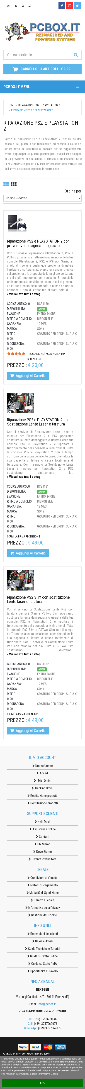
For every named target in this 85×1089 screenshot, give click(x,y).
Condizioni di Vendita (44, 878)
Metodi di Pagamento (44, 885)
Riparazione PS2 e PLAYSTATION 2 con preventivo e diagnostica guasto (38, 243)
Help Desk (43, 822)
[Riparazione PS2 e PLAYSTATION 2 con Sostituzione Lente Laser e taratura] (20, 402)
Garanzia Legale (43, 900)
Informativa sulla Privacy (44, 907)
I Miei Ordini (43, 781)
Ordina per (73, 191)
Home (11, 105)
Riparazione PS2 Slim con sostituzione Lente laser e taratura (38, 599)
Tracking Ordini (43, 788)
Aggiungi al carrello (30, 375)
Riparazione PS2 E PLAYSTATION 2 (39, 105)
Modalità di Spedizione (44, 893)
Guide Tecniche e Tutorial (43, 948)
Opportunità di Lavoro (44, 971)
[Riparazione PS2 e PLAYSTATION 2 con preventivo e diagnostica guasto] (17, 224)
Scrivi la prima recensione (23, 536)
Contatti (43, 837)
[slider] (16, 353)
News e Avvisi (43, 941)
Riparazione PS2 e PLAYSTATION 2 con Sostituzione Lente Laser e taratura (38, 422)
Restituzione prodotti (44, 795)
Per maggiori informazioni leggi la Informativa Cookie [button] (29, 1073)
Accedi (44, 773)
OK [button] (42, 1083)
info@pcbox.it (47, 1004)
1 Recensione (35, 353)
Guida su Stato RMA (44, 963)
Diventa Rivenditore (43, 859)
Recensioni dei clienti (44, 934)
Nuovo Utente (44, 766)
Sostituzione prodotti (44, 803)
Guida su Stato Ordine (43, 956)
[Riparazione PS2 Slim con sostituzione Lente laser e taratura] (20, 580)
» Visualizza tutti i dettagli (24, 294)
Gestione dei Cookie (43, 915)
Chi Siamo (44, 844)
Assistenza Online (44, 829)
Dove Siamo (44, 851)
